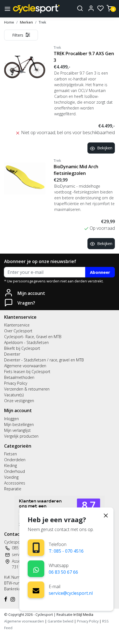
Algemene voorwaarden (25, 365)
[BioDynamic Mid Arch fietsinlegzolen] (24, 178)
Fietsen (10, 453)
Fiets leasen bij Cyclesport (27, 371)
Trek (42, 22)
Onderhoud (14, 471)
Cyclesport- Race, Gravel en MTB (32, 336)
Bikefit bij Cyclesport (22, 348)
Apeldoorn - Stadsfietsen (26, 342)
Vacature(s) (14, 394)
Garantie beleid (61, 621)
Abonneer (100, 272)
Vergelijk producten (21, 436)
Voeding (11, 477)
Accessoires (14, 483)
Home (9, 22)
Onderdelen (14, 459)
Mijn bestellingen (19, 424)
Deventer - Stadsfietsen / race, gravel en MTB (44, 360)
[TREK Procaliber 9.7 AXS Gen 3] (24, 65)
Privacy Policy (15, 383)
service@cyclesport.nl (71, 593)
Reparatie (12, 488)
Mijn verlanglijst (17, 430)
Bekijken (104, 147)
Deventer (12, 354)
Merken (26, 22)
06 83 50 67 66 (63, 572)
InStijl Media (83, 614)
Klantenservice (17, 325)
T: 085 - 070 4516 (66, 551)
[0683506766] (36, 568)
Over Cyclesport (18, 330)
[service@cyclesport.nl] (36, 590)
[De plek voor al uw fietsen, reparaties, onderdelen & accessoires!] (36, 8)
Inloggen (11, 418)
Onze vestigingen (19, 400)
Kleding (10, 465)
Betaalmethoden (19, 377)
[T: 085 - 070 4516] (36, 548)
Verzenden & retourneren (27, 389)
